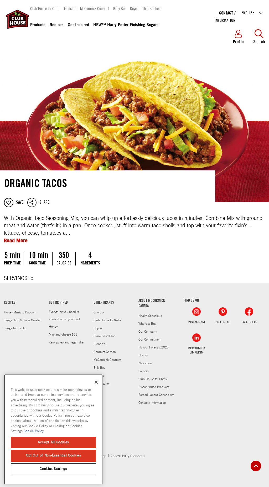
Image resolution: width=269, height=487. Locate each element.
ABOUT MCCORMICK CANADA (151, 303)
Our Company (147, 331)
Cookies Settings (53, 469)
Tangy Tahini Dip (15, 328)
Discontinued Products (153, 386)
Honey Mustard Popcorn (20, 312)
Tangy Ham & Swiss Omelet (22, 320)
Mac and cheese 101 (63, 334)
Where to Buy (147, 323)
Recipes (57, 25)
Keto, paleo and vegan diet (66, 342)
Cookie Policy (34, 431)
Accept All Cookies (53, 442)
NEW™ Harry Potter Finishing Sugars (125, 25)
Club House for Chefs (152, 379)
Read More (16, 240)
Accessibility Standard (127, 456)
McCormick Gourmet (94, 8)
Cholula (99, 312)
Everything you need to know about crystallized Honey (64, 319)
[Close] (96, 382)
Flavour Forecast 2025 (153, 347)
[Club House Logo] (17, 31)
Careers (143, 371)
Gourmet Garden (105, 351)
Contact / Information (152, 402)
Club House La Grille (45, 8)
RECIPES (9, 303)
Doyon (134, 8)
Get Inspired (78, 25)
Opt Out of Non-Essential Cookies (53, 455)
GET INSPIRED (58, 303)
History (143, 355)
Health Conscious (150, 315)
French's (70, 8)
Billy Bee (119, 8)
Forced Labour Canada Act (156, 394)
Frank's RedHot (104, 336)
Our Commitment (149, 339)
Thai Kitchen (151, 8)
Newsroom (145, 363)
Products (37, 25)
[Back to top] (256, 466)
